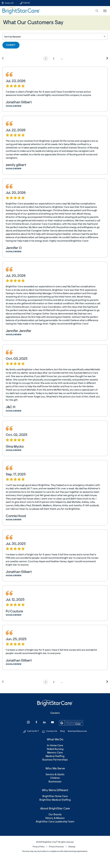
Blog (62, 731)
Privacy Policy (39, 847)
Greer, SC (9, 2)
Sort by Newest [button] (12, 37)
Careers (55, 713)
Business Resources (77, 731)
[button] (97, 10)
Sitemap (71, 847)
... (62, 59)
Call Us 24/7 (33, 731)
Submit (11, 45)
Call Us (26, 3)
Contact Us (51, 731)
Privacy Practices (56, 847)
